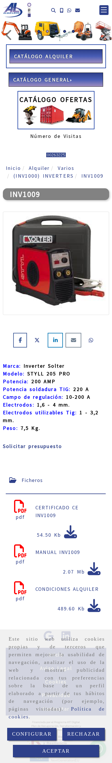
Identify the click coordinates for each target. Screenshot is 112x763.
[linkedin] (56, 340)
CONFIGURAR (32, 734)
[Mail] (74, 340)
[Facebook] (21, 340)
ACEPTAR (56, 751)
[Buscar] (53, 10)
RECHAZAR (83, 734)
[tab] (56, 480)
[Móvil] (61, 10)
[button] (104, 10)
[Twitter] (39, 340)
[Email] (77, 10)
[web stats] (56, 154)
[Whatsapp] (69, 10)
